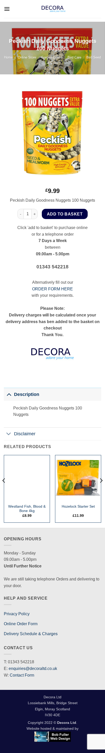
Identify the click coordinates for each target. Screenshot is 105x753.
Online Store (27, 57)
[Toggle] (9, 394)
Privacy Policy (17, 614)
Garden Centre (52, 57)
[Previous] (4, 490)
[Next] (101, 490)
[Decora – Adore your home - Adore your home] (53, 9)
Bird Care (74, 57)
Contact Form (22, 675)
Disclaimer (24, 433)
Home (8, 57)
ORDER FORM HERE (52, 289)
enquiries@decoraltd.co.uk (33, 668)
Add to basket (65, 214)
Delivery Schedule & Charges (31, 634)
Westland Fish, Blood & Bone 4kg (27, 509)
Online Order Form (20, 624)
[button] (7, 9)
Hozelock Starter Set (78, 506)
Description (26, 394)
